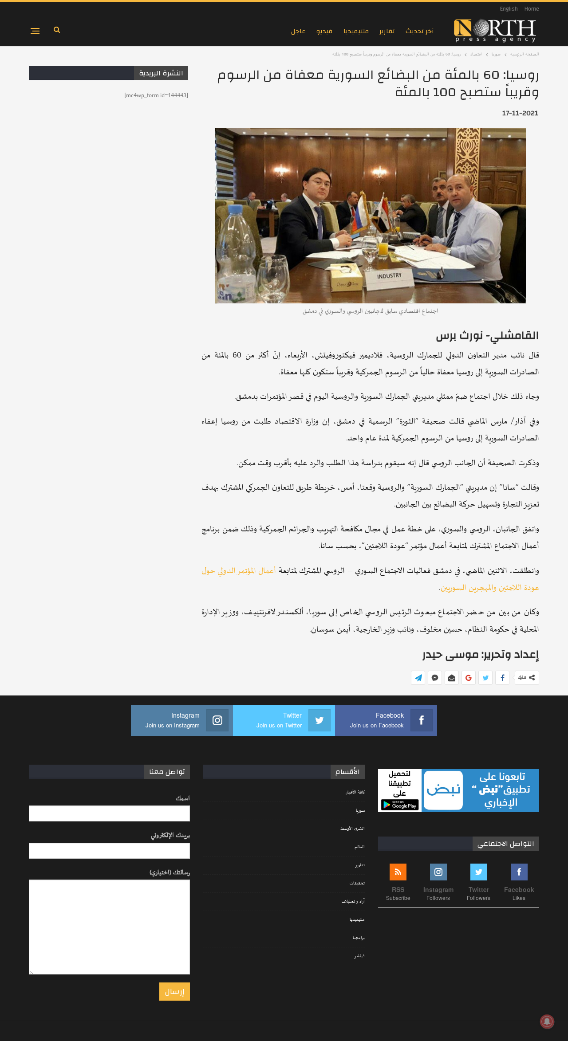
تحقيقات (357, 884)
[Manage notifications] (547, 1021)
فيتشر (359, 956)
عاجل (298, 31)
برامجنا (359, 938)
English (509, 9)
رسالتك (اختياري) (170, 872)
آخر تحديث (420, 31)
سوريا (360, 811)
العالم (360, 847)
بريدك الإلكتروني (170, 835)
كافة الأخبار (355, 793)
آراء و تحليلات (353, 902)
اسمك (183, 798)
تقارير (387, 31)
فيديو (324, 31)
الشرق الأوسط (352, 829)
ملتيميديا (356, 31)
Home (532, 9)
